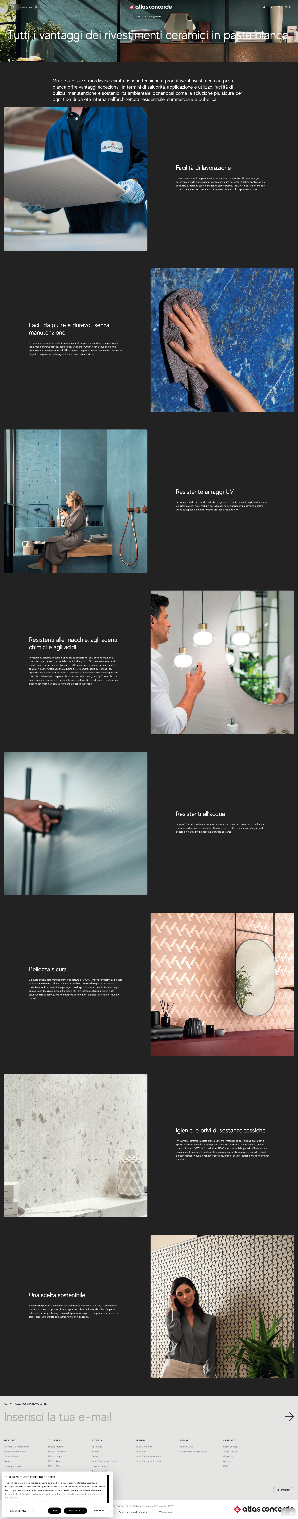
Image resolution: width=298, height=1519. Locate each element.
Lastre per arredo (13, 1466)
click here (81, 1501)
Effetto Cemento (57, 1451)
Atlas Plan (140, 1451)
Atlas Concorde (143, 1446)
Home (138, 16)
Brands (95, 1451)
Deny (54, 1510)
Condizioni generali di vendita (133, 1512)
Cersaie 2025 (186, 1446)
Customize (74, 1510)
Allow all (100, 1510)
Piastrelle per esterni (15, 1451)
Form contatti (230, 1446)
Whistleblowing (166, 1512)
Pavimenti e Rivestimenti (17, 1446)
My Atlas (228, 1461)
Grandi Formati (12, 1456)
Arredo (7, 1461)
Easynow (228, 1456)
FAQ (225, 1466)
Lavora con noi (100, 1466)
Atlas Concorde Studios (104, 1461)
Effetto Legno (55, 1456)
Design (95, 1456)
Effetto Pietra (55, 1461)
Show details (18, 1511)
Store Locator (231, 1451)
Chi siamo (97, 1446)
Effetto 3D (53, 1466)
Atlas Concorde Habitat (148, 1456)
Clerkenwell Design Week (193, 1451)
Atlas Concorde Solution (148, 1461)
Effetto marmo (56, 1446)
